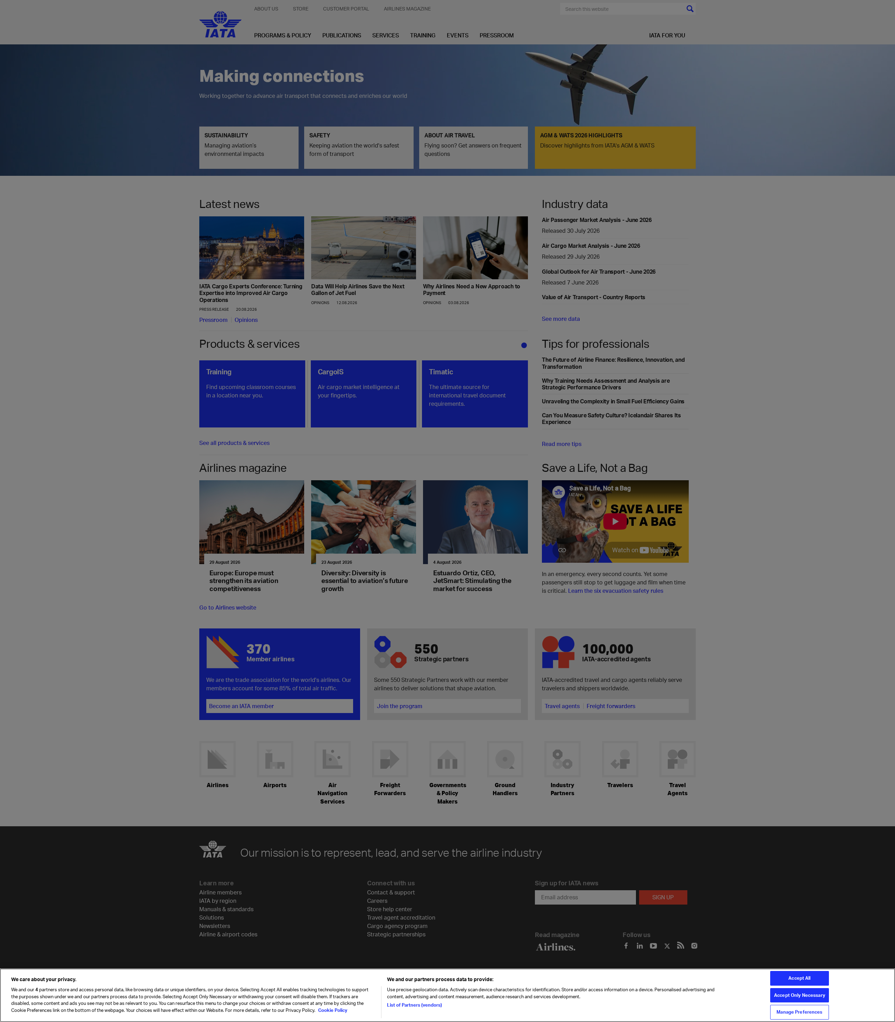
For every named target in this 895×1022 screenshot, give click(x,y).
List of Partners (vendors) (414, 1005)
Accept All (799, 978)
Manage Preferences (799, 1012)
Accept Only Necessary (799, 995)
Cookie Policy (332, 1010)
